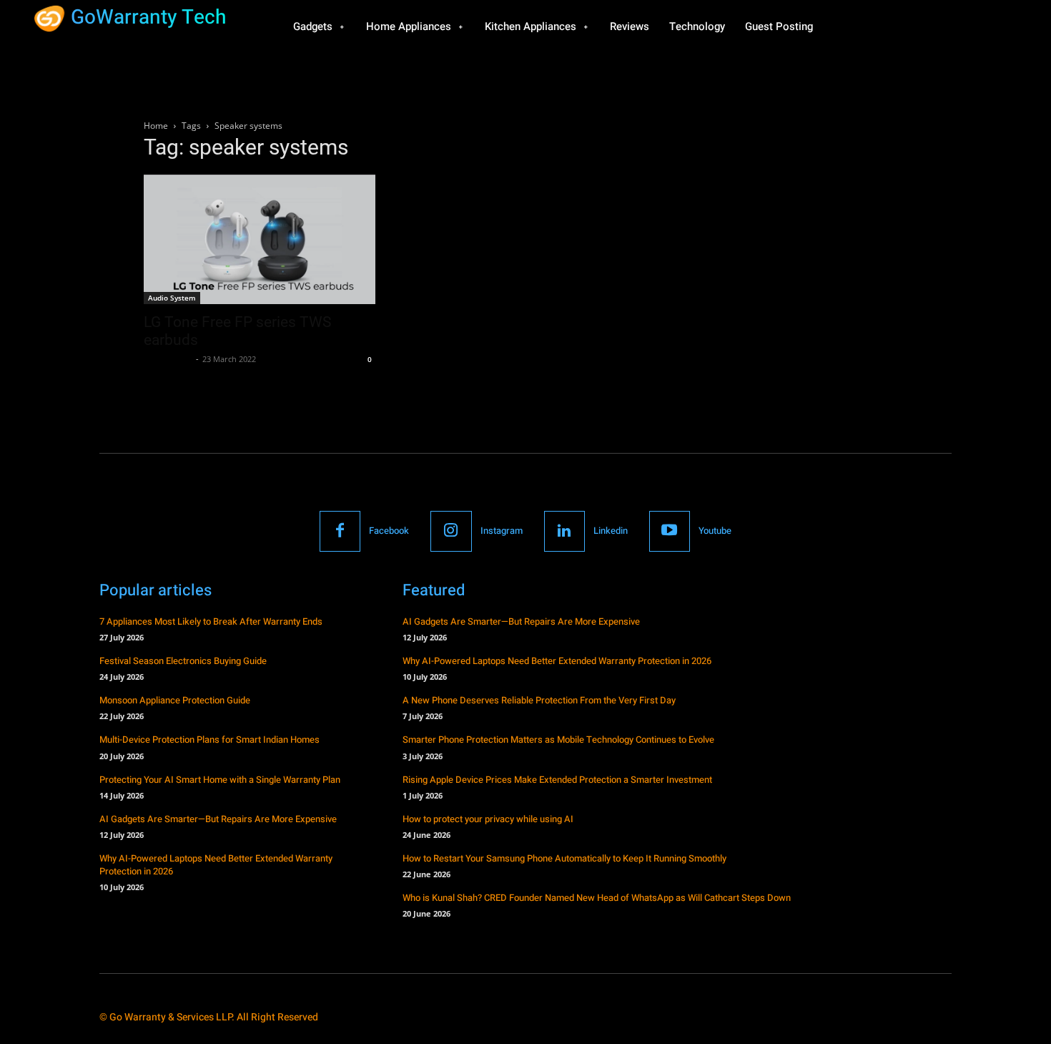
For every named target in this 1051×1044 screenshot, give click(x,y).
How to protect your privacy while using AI (488, 819)
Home (156, 125)
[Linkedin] (564, 531)
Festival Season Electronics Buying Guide (183, 661)
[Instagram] (450, 531)
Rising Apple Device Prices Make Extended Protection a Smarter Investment (557, 779)
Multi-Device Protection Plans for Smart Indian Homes (209, 739)
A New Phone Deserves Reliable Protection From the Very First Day (539, 700)
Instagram (501, 530)
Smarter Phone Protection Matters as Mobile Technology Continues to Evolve (558, 739)
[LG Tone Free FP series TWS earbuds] (259, 239)
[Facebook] (340, 531)
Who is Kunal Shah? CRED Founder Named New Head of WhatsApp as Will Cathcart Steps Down (597, 897)
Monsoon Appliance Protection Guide (174, 700)
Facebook (389, 530)
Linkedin (610, 530)
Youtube (715, 530)
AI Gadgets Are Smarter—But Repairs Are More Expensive (218, 819)
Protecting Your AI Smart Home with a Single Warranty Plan (219, 779)
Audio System (172, 298)
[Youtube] (669, 531)
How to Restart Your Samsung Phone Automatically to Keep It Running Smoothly (564, 858)
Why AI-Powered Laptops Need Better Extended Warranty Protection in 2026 (215, 865)
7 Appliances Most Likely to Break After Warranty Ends (210, 621)
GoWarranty (168, 358)
